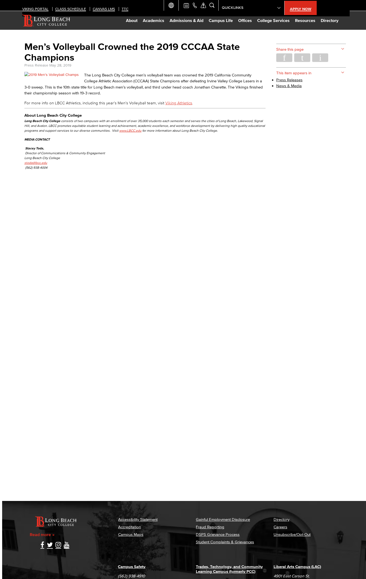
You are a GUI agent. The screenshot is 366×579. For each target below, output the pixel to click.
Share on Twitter (302, 57)
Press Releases (289, 80)
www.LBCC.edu (130, 130)
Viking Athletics (178, 103)
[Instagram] (58, 545)
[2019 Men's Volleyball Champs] (51, 75)
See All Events (186, 5)
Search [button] (212, 5)
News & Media (289, 85)
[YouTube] (66, 545)
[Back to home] (46, 20)
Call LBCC (195, 5)
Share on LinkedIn (320, 57)
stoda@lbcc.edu (35, 162)
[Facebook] (42, 545)
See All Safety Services (203, 5)
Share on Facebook (284, 57)
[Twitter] (50, 545)
